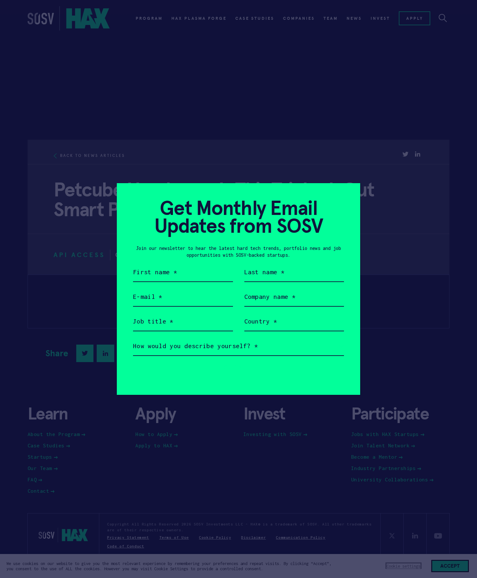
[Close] (347, 196)
